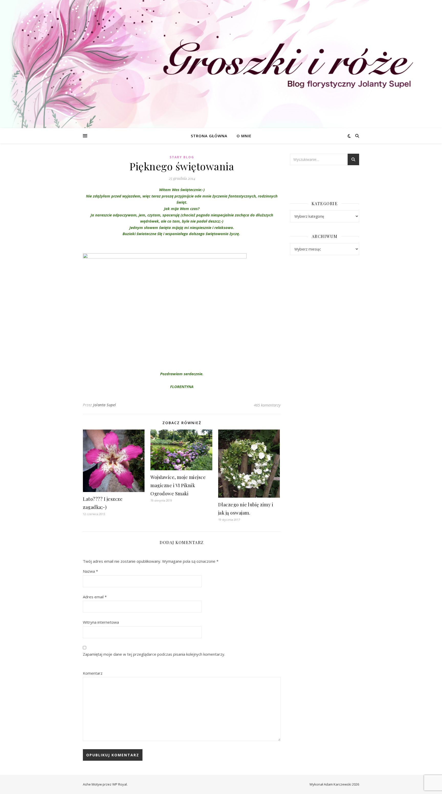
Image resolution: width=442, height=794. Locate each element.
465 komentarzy (267, 405)
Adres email (95, 596)
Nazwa (90, 571)
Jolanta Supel (104, 404)
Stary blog (182, 157)
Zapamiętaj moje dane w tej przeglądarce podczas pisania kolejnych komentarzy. (154, 654)
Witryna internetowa (101, 622)
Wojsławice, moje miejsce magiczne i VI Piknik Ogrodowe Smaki (178, 485)
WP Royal (119, 784)
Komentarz (93, 673)
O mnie (244, 135)
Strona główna (209, 135)
